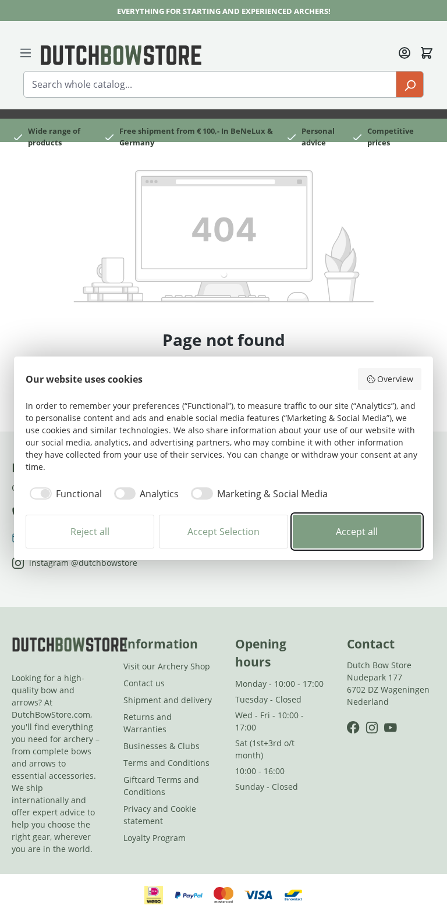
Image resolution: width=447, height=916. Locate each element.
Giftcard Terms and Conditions (161, 785)
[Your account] (404, 51)
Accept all (357, 531)
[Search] (410, 84)
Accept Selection (223, 531)
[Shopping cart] (426, 51)
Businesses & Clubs (161, 745)
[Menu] (26, 52)
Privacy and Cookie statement (159, 814)
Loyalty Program (154, 837)
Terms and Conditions (166, 762)
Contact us (144, 683)
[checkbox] (64, 494)
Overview (395, 378)
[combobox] (209, 84)
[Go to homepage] (121, 54)
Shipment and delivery (167, 699)
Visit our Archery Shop (166, 666)
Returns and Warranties (147, 723)
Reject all (89, 531)
